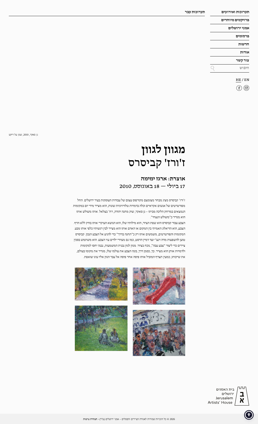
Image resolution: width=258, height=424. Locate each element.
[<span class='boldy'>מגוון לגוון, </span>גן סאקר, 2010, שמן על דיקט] (101, 328)
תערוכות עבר (195, 12)
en (246, 80)
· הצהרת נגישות (91, 419)
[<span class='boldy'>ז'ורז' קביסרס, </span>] (159, 286)
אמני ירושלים (238, 28)
